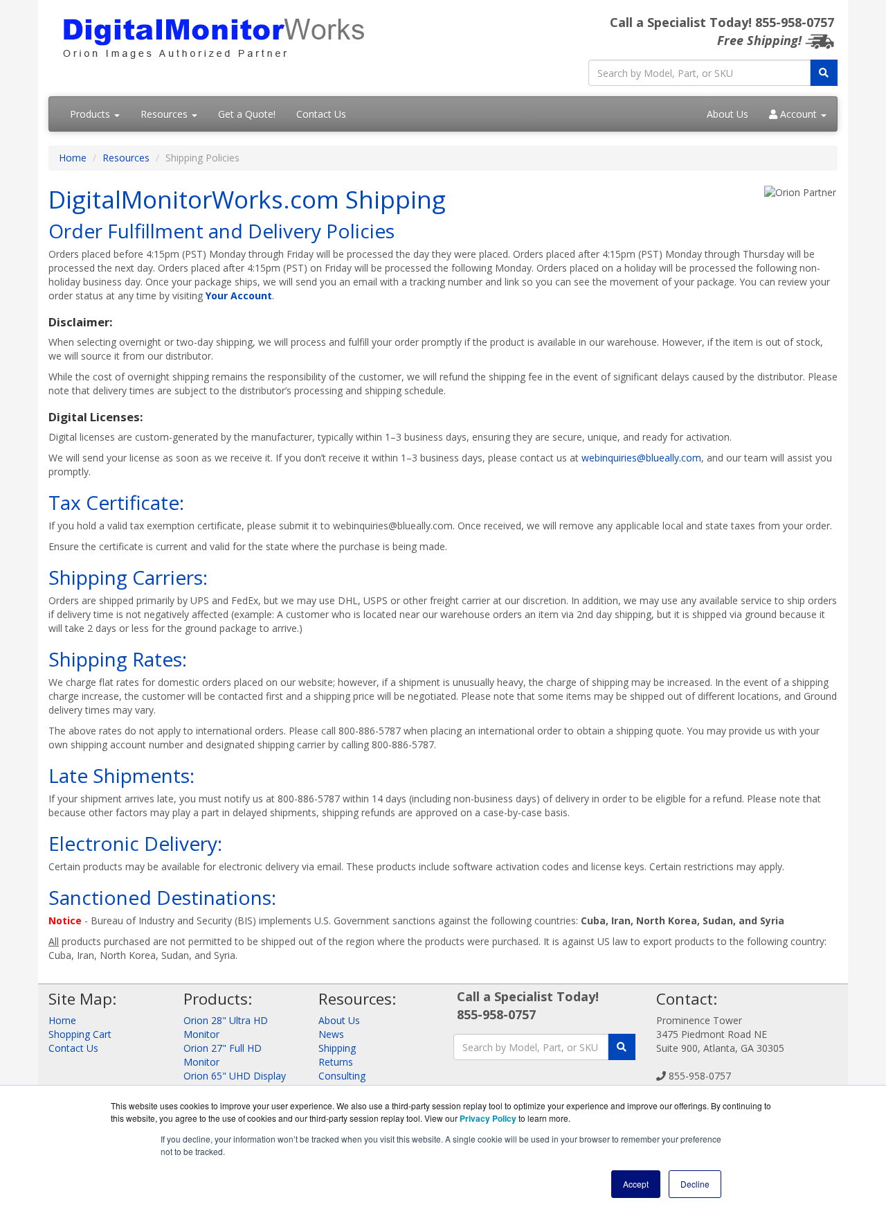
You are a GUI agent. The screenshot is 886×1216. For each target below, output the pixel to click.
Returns (335, 1061)
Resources (165, 114)
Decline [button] (694, 1184)
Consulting (341, 1075)
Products (91, 114)
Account (798, 114)
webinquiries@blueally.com (641, 457)
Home (73, 157)
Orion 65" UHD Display (234, 1075)
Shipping (337, 1048)
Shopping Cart (79, 1034)
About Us (727, 114)
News (331, 1034)
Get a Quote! (246, 114)
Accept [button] (636, 1184)
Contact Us (321, 114)
